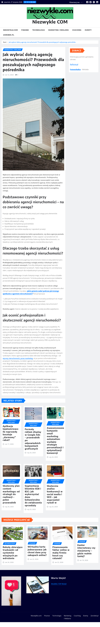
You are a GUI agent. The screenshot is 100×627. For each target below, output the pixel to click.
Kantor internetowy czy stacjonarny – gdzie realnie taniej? (86, 551)
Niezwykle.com (10, 30)
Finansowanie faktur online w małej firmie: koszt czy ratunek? (61, 553)
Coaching (76, 30)
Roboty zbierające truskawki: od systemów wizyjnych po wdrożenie (13, 553)
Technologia (38, 30)
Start (4, 42)
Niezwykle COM (50, 21)
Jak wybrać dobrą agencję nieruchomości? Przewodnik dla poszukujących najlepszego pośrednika (42, 42)
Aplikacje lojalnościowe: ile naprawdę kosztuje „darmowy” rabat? (11, 433)
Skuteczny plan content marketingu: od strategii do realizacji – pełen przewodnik (11, 494)
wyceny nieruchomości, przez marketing (18, 358)
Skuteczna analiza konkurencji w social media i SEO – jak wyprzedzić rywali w (55, 494)
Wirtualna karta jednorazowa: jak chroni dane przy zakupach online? (37, 550)
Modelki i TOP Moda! (59, 584)
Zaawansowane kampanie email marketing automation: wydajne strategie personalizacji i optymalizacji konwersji (55, 440)
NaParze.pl (74, 64)
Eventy (88, 30)
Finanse (25, 30)
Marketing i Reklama (58, 30)
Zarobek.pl (8, 35)
